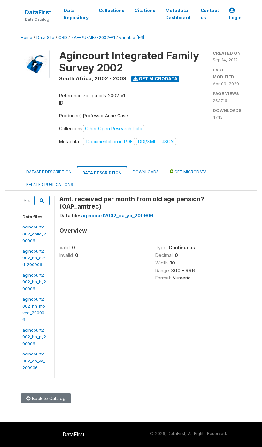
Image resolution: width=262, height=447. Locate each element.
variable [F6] (131, 37)
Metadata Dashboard (178, 14)
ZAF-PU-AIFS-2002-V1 (93, 37)
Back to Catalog (48, 398)
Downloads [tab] (146, 171)
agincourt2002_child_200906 (34, 233)
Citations (145, 10)
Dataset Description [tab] (49, 171)
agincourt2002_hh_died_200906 (33, 258)
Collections (111, 10)
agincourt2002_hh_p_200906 (34, 336)
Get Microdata (158, 78)
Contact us (210, 14)
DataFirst (38, 12)
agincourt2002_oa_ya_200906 (33, 360)
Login (235, 17)
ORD (62, 37)
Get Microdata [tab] (190, 171)
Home (26, 37)
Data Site (45, 37)
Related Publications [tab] (49, 184)
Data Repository (76, 14)
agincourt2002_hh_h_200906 (34, 281)
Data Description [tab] (102, 172)
